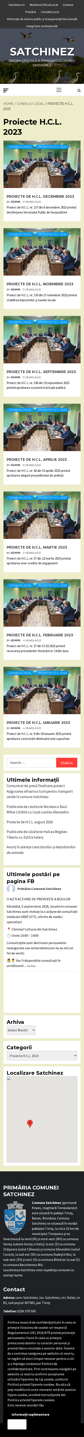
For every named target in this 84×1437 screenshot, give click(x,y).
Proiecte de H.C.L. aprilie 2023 (37, 460)
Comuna (68, 4)
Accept (17, 1424)
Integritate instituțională (42, 25)
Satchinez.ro (17, 4)
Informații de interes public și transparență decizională (42, 18)
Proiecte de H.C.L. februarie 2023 (40, 635)
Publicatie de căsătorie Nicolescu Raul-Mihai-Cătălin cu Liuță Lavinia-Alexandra (37, 809)
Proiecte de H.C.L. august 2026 (30, 822)
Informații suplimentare (30, 1414)
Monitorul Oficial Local (44, 4)
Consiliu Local (20, 146)
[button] (29, 1124)
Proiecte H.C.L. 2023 (52, 146)
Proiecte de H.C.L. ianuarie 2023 (38, 723)
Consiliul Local (50, 11)
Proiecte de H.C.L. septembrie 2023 (41, 372)
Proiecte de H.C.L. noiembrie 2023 (40, 284)
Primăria (30, 11)
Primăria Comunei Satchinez (39, 888)
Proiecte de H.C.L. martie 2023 (37, 547)
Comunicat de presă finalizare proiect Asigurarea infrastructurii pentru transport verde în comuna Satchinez (40, 791)
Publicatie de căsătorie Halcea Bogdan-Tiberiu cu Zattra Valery (37, 834)
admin (16, 201)
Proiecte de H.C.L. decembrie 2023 (40, 197)
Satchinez (42, 51)
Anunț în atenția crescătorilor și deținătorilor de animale (41, 850)
